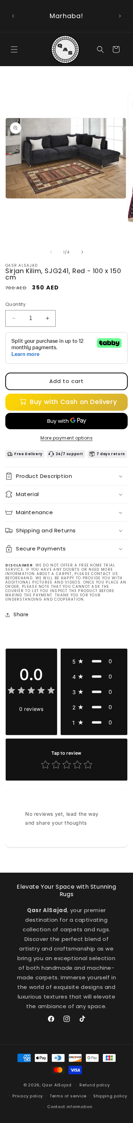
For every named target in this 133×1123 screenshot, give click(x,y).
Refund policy (94, 1085)
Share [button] (21, 614)
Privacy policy (27, 1096)
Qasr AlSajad (56, 1085)
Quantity (15, 304)
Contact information (69, 1106)
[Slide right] (82, 252)
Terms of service (68, 1096)
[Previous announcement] (13, 16)
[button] (14, 49)
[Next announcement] (120, 16)
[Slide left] (51, 252)
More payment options (66, 438)
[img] (31, 691)
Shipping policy (110, 1096)
